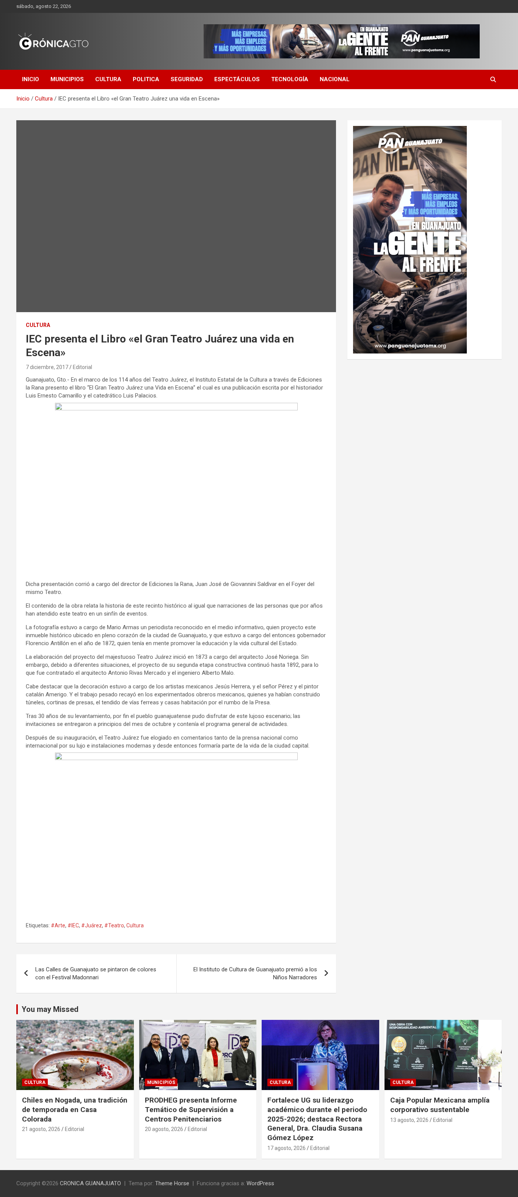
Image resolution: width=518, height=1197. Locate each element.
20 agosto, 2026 (164, 1129)
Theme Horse (172, 1183)
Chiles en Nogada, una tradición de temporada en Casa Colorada (74, 1109)
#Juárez (91, 925)
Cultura (108, 79)
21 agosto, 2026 (41, 1129)
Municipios (67, 79)
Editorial (82, 367)
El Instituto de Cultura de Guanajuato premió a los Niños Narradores (255, 973)
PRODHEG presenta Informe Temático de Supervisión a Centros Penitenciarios (191, 1109)
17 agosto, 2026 (286, 1148)
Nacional (335, 79)
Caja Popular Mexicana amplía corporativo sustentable (440, 1105)
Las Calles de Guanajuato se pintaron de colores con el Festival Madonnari (95, 973)
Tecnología (289, 79)
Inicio (30, 79)
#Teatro (114, 925)
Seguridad (187, 79)
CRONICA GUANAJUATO (90, 1183)
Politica (146, 79)
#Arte (58, 925)
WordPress (260, 1183)
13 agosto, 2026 (409, 1120)
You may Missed (50, 1009)
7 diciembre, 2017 (47, 367)
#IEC (73, 925)
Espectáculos (237, 79)
